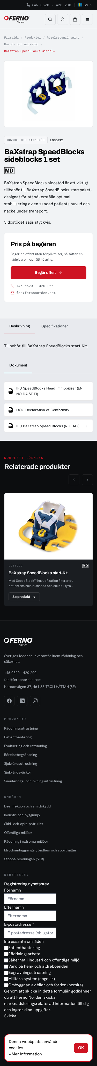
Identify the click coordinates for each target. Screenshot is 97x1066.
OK (81, 1047)
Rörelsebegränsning (63, 37)
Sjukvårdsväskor (17, 772)
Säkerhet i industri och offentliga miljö (43, 960)
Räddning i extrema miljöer (26, 841)
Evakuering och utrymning (25, 746)
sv (86, 5)
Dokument (18, 365)
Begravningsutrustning (29, 972)
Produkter (33, 37)
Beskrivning (19, 326)
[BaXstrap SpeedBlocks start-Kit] (48, 549)
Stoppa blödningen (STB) (24, 859)
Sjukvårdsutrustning (20, 763)
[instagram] (35, 701)
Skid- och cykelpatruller (23, 823)
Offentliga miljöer (18, 832)
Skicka (10, 1016)
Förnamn (12, 890)
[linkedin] (22, 701)
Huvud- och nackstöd (21, 44)
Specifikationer (54, 326)
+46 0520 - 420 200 (51, 5)
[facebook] (9, 701)
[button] (75, 19)
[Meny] (87, 19)
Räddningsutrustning (21, 728)
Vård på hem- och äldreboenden (38, 966)
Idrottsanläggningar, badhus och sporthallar (40, 850)
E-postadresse (19, 924)
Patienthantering (18, 737)
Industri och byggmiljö (22, 815)
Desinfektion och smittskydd (27, 806)
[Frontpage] (16, 19)
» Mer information (25, 1054)
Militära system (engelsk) (31, 978)
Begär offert (45, 272)
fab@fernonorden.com (36, 293)
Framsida (11, 37)
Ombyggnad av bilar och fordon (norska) (45, 985)
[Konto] (62, 19)
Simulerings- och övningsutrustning (33, 781)
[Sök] (50, 19)
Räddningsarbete (24, 954)
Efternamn (14, 907)
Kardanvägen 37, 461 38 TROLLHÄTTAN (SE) (40, 686)
